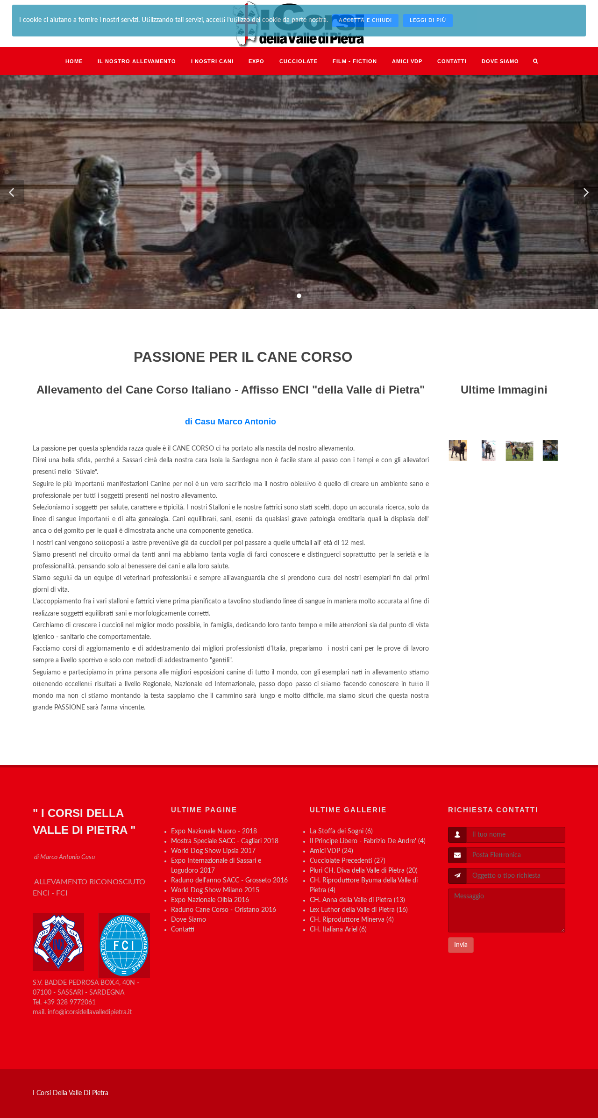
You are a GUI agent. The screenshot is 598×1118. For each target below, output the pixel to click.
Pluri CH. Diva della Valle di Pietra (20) (364, 870)
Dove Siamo (188, 920)
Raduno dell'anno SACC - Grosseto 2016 (229, 880)
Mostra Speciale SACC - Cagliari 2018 (224, 841)
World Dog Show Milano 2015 (215, 890)
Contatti (182, 929)
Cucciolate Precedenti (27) (347, 861)
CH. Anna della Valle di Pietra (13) (357, 900)
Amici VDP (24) (331, 851)
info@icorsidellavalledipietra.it (90, 1012)
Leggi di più (428, 20)
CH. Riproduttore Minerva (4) (352, 920)
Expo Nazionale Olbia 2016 (210, 900)
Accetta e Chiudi (365, 20)
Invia (461, 945)
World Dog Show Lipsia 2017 (213, 851)
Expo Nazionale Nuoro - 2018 (214, 831)
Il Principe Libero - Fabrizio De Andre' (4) (368, 841)
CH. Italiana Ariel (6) (338, 929)
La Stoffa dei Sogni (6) (341, 831)
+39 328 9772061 (69, 1002)
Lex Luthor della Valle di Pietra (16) (359, 910)
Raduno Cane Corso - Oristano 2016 (223, 910)
